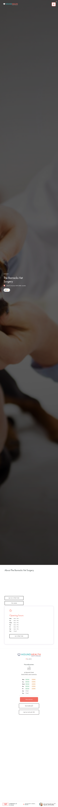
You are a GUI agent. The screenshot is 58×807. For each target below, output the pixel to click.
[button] (47, 804)
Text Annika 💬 (29, 706)
